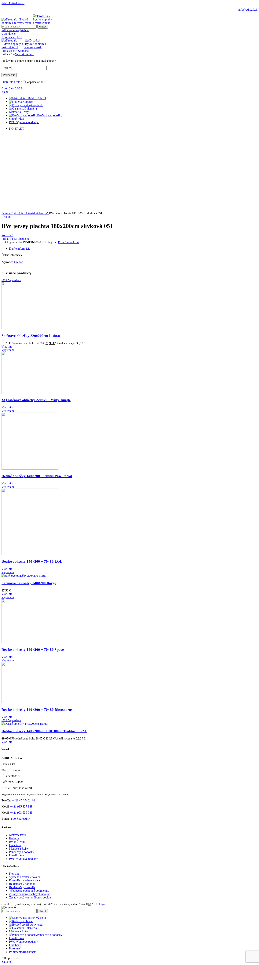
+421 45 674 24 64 (13, 3)
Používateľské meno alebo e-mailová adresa (29, 60)
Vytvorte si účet (24, 54)
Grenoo (6, 216)
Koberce (14, 838)
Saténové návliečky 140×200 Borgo (29, 583)
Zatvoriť (7, 961)
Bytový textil (19, 213)
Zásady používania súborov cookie (30, 897)
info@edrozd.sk (247, 9)
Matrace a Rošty (19, 848)
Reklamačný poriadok (22, 883)
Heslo (6, 67)
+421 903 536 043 (21, 812)
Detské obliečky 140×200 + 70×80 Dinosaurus (37, 710)
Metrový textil (17, 835)
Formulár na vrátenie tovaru (25, 880)
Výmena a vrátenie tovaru (24, 877)
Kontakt (14, 873)
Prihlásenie (9, 75)
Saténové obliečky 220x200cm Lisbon (31, 336)
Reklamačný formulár (22, 887)
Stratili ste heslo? (12, 82)
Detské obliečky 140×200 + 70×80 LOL (32, 561)
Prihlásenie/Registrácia (22, 951)
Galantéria (15, 845)
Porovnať (14, 948)
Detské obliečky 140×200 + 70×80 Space (33, 650)
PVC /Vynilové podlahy (24, 858)
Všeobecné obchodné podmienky (29, 890)
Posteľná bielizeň (38, 213)
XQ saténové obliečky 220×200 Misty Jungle (36, 400)
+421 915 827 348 (21, 806)
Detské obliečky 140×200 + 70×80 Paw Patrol (37, 476)
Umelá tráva (16, 855)
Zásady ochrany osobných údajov (29, 894)
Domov (6, 213)
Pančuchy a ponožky (21, 852)
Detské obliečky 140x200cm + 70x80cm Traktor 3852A (44, 731)
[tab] (133, 248)
